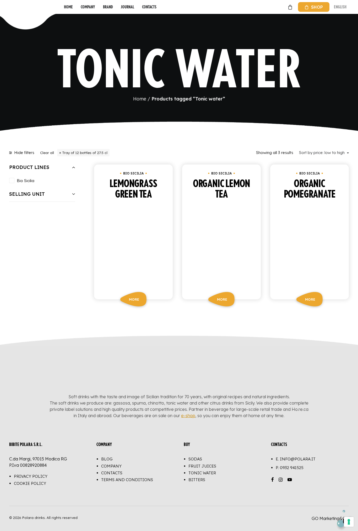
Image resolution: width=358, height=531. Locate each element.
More (134, 299)
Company (88, 6)
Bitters (196, 479)
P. (289, 467)
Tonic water (202, 472)
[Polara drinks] (14, 7)
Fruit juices (202, 466)
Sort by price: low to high (322, 152)
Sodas (195, 458)
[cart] (289, 7)
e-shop (188, 415)
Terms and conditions (127, 479)
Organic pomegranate (309, 189)
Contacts (149, 6)
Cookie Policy (30, 483)
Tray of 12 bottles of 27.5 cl (84, 152)
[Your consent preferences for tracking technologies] (349, 522)
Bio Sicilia (25, 180)
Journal (127, 6)
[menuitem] (68, 7)
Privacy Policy (30, 476)
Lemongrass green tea (133, 189)
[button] (133, 245)
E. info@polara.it (296, 458)
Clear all (47, 152)
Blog (107, 458)
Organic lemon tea (221, 189)
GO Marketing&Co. (330, 518)
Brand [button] (108, 6)
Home (68, 6)
